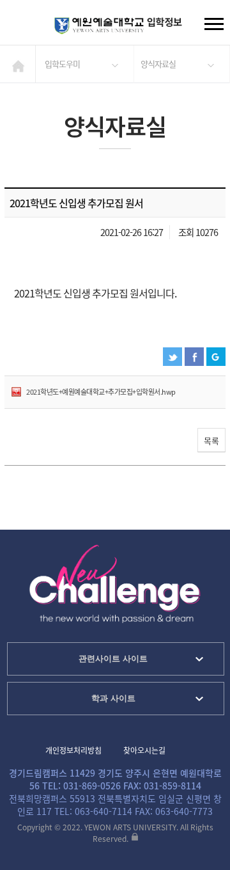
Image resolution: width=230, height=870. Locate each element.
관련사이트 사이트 (113, 658)
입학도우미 (62, 64)
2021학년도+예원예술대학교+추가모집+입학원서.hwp (101, 391)
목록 (211, 440)
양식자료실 (158, 64)
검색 (19, 25)
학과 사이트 (113, 698)
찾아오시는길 (144, 750)
